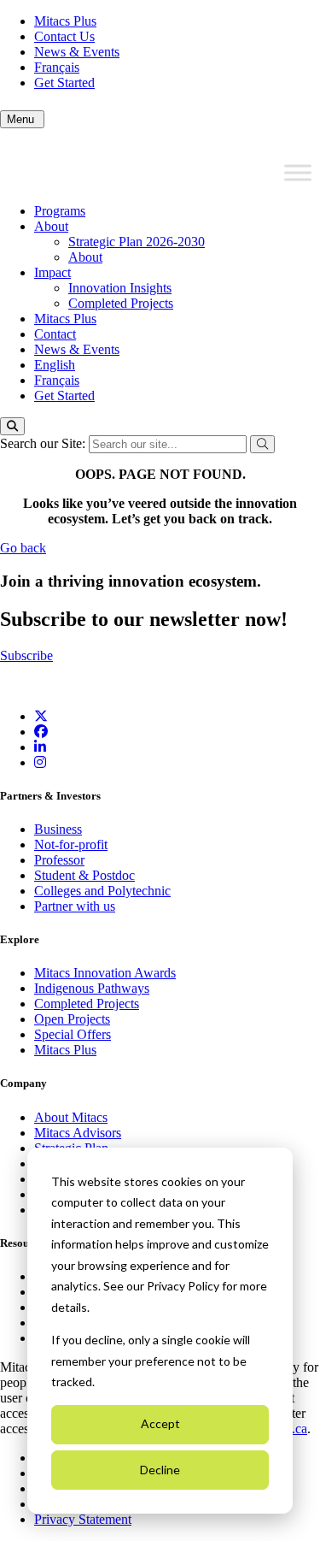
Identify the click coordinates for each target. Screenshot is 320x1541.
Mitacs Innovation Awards (105, 972)
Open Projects (72, 1019)
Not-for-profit (71, 844)
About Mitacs (71, 1117)
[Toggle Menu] (297, 172)
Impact (52, 272)
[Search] (12, 426)
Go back (23, 547)
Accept (160, 1423)
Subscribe (26, 655)
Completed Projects (120, 303)
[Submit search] (262, 444)
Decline (160, 1469)
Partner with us (74, 906)
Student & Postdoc (84, 875)
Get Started (64, 82)
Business (58, 829)
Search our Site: (44, 443)
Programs (59, 211)
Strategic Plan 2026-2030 (136, 241)
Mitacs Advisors (77, 1132)
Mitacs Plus (65, 21)
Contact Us (64, 36)
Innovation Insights (120, 287)
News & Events (76, 51)
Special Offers (72, 1034)
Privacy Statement (82, 1519)
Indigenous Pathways (91, 988)
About (51, 226)
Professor (59, 860)
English (54, 364)
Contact (55, 334)
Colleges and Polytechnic (102, 890)
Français (56, 67)
